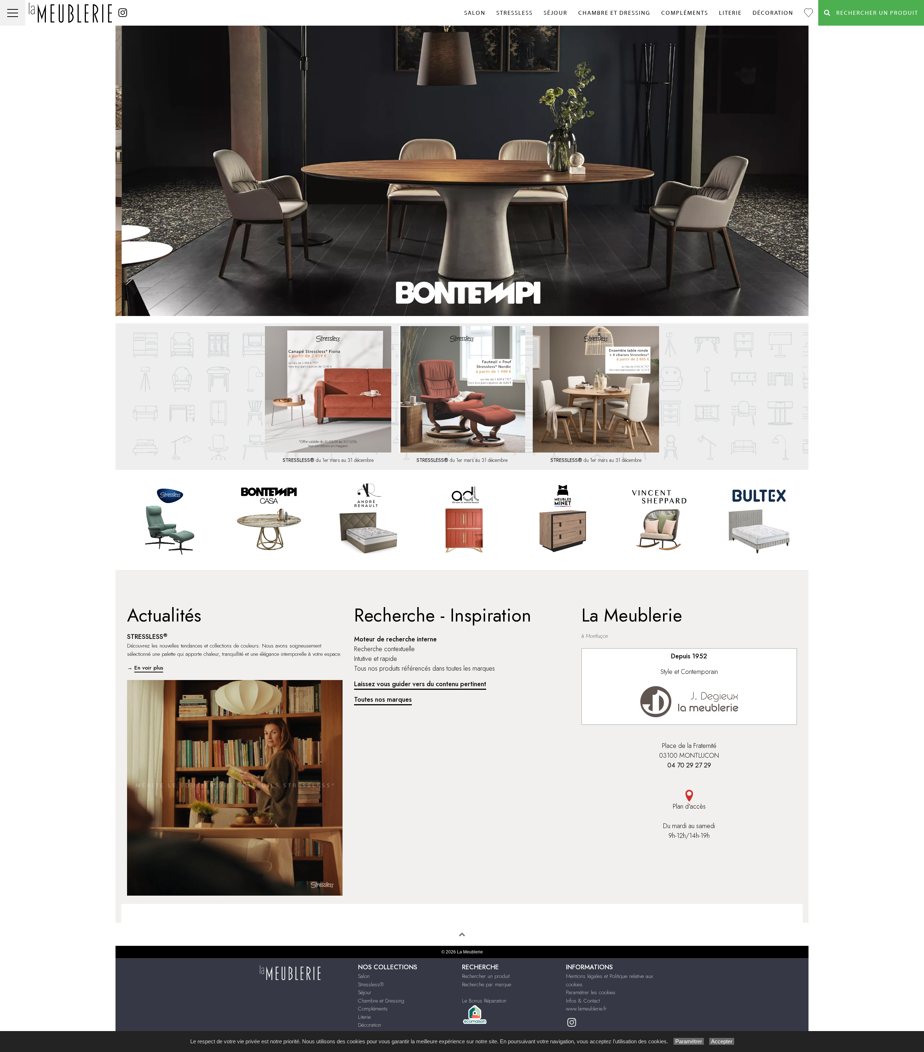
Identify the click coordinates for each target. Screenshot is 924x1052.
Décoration (773, 13)
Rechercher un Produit (874, 13)
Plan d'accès (689, 806)
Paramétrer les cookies (590, 992)
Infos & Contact (583, 1001)
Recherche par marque (486, 984)
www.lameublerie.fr (586, 1009)
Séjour (555, 13)
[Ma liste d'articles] (808, 13)
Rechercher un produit (486, 976)
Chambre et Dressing (614, 13)
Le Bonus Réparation (484, 1001)
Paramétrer (688, 1041)
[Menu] (12, 13)
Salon (474, 13)
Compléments (684, 13)
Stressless (514, 13)
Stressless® (371, 984)
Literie (730, 13)
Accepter (722, 1041)
